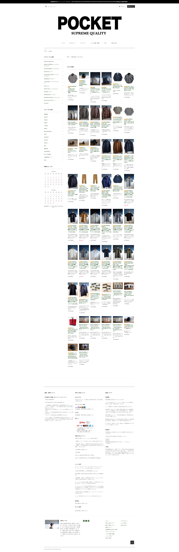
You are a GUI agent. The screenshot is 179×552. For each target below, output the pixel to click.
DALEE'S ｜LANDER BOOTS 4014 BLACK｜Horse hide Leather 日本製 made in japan (94, 150)
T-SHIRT (50, 51)
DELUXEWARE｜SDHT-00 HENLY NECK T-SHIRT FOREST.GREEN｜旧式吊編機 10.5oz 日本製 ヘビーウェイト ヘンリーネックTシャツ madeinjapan (129, 265)
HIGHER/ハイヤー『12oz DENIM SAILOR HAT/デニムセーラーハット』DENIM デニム (129, 326)
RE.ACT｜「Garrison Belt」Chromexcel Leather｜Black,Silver (83, 149)
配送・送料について (110, 525)
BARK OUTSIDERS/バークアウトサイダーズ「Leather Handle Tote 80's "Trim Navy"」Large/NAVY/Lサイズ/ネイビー (117, 328)
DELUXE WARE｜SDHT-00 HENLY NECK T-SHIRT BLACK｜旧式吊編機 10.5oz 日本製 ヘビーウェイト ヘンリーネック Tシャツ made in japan (73, 300)
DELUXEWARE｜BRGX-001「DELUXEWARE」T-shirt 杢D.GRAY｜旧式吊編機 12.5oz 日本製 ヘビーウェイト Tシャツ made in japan (106, 229)
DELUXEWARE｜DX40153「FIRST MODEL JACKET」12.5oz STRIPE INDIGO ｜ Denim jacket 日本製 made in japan (106, 194)
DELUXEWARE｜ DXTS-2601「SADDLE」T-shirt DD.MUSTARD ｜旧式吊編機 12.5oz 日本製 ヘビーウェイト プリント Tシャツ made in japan (84, 229)
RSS (107, 538)
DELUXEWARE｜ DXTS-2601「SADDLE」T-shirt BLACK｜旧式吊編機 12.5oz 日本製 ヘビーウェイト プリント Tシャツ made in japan (72, 228)
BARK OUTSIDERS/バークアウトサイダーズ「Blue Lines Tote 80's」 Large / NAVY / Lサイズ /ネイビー (95, 327)
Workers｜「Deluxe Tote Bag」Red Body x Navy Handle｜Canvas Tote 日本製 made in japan (73, 331)
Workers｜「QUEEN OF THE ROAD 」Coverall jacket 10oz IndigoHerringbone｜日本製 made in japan (118, 188)
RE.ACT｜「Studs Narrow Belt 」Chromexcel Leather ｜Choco (72, 150)
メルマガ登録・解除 (94, 43)
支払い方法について (110, 523)
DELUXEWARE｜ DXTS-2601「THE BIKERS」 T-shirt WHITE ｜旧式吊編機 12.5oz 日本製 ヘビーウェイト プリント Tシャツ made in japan (95, 228)
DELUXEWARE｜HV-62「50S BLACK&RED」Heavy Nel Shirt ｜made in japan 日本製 (106, 125)
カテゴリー (71, 43)
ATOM (109, 538)
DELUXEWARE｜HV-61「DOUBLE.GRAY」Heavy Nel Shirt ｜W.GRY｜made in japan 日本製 (72, 89)
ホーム (63, 43)
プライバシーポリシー (110, 531)
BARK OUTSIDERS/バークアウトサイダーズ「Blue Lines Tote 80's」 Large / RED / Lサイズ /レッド (106, 327)
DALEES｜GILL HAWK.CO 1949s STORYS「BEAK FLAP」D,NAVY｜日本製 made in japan (72, 193)
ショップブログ (109, 536)
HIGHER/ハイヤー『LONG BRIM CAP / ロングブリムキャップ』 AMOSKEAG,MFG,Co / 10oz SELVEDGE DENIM (72, 356)
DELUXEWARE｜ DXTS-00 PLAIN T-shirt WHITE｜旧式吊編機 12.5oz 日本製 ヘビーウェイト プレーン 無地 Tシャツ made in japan (73, 265)
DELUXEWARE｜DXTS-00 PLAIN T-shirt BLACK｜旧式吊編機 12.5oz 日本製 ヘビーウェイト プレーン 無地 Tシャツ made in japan (129, 228)
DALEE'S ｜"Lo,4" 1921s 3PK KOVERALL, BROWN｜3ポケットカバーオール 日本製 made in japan (118, 158)
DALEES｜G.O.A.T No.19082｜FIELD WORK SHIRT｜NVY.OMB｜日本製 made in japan (129, 88)
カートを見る (124, 523)
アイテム (132, 6)
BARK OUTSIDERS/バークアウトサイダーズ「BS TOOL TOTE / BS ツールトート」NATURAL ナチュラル (95, 90)
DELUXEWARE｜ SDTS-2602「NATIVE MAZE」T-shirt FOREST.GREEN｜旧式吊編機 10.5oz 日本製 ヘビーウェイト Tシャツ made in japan (118, 265)
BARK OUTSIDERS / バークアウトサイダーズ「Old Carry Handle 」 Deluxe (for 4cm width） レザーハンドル (84, 355)
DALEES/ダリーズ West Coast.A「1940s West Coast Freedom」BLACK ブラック (83, 301)
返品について (108, 527)
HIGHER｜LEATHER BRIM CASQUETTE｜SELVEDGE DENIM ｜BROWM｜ (83, 83)
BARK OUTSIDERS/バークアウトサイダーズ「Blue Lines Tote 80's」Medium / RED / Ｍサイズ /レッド (84, 327)
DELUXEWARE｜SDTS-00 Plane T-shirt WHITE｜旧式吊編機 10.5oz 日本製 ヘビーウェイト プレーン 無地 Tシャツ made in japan (95, 265)
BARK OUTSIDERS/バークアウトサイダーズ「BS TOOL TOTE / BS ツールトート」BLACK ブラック (106, 90)
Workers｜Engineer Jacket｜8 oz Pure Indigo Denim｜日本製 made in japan (118, 85)
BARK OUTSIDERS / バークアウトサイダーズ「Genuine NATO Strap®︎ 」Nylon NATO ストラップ (118, 294)
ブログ (105, 43)
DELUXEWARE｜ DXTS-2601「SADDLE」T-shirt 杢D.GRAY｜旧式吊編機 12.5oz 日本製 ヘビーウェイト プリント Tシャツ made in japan (129, 194)
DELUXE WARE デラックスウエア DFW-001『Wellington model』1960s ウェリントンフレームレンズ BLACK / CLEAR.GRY (95, 296)
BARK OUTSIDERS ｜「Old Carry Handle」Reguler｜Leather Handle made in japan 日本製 (129, 294)
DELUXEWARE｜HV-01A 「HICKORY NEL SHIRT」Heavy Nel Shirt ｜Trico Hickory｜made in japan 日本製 (95, 125)
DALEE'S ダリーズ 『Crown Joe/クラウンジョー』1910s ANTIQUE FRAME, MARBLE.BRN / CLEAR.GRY (106, 297)
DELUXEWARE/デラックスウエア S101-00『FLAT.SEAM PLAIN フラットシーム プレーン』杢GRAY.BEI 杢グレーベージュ (117, 120)
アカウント (123, 6)
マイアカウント (124, 520)
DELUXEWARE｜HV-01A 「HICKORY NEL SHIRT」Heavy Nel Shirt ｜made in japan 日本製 (84, 124)
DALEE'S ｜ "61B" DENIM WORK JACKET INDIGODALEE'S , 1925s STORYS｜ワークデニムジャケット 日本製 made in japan (129, 159)
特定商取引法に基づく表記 (111, 529)
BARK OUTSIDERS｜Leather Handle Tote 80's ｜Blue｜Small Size (73, 123)
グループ (82, 43)
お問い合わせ (114, 43)
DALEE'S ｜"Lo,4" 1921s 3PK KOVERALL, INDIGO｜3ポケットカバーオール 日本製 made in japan (106, 158)
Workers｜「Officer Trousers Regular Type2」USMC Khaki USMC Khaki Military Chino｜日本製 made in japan (83, 189)
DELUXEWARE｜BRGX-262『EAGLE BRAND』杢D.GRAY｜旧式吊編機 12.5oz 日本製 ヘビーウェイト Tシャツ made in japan (118, 228)
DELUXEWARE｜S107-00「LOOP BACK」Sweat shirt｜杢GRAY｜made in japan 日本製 (129, 122)
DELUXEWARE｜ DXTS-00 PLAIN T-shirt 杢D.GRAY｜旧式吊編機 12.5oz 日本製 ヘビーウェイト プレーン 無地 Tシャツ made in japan (84, 265)
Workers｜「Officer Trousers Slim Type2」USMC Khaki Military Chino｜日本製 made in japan (95, 188)
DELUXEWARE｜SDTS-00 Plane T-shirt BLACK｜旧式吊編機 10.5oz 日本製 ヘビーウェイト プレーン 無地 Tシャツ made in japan (106, 265)
